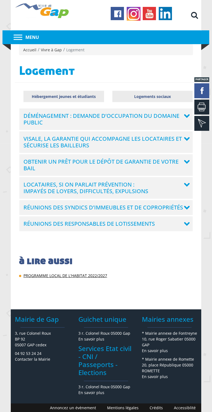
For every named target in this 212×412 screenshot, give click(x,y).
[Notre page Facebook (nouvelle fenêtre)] (117, 14)
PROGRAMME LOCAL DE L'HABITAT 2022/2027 (65, 275)
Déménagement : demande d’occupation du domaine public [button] (101, 119)
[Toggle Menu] (18, 37)
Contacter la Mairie (32, 359)
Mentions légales (123, 407)
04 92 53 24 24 (28, 353)
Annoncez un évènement (73, 407)
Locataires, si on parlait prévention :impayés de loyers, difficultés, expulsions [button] (85, 188)
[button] (194, 15)
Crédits (156, 407)
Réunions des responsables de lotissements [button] (89, 223)
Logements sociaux (152, 96)
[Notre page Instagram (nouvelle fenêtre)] (134, 14)
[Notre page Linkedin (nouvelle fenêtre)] (166, 14)
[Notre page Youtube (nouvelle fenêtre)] (150, 14)
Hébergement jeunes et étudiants (64, 96)
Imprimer (202, 107)
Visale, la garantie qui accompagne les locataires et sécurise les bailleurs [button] (102, 142)
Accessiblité (185, 407)
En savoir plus (91, 339)
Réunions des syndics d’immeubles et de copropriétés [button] (103, 207)
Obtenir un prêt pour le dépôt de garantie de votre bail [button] (101, 165)
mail (202, 123)
